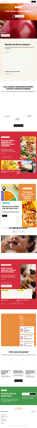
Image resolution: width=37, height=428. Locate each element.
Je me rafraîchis (7, 116)
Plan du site (3, 423)
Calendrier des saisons (4, 416)
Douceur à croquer (5, 35)
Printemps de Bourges (27, 331)
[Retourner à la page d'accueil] (5, 2)
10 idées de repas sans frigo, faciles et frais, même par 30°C (18, 371)
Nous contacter (3, 419)
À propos (2, 417)
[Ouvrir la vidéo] (19, 244)
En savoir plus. (31, 398)
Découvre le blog (18, 380)
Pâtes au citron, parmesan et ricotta (23, 301)
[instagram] (32, 411)
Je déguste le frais (29, 116)
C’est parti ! (4, 215)
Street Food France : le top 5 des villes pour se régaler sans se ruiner (31, 372)
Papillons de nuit (28, 338)
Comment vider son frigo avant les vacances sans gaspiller (6, 372)
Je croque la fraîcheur (17, 119)
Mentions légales (3, 420)
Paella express (4, 300)
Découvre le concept (6, 283)
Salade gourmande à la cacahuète (12, 71)
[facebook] (33, 411)
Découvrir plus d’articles (6, 157)
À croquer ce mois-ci (18, 125)
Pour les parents (3, 414)
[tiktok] (35, 411)
